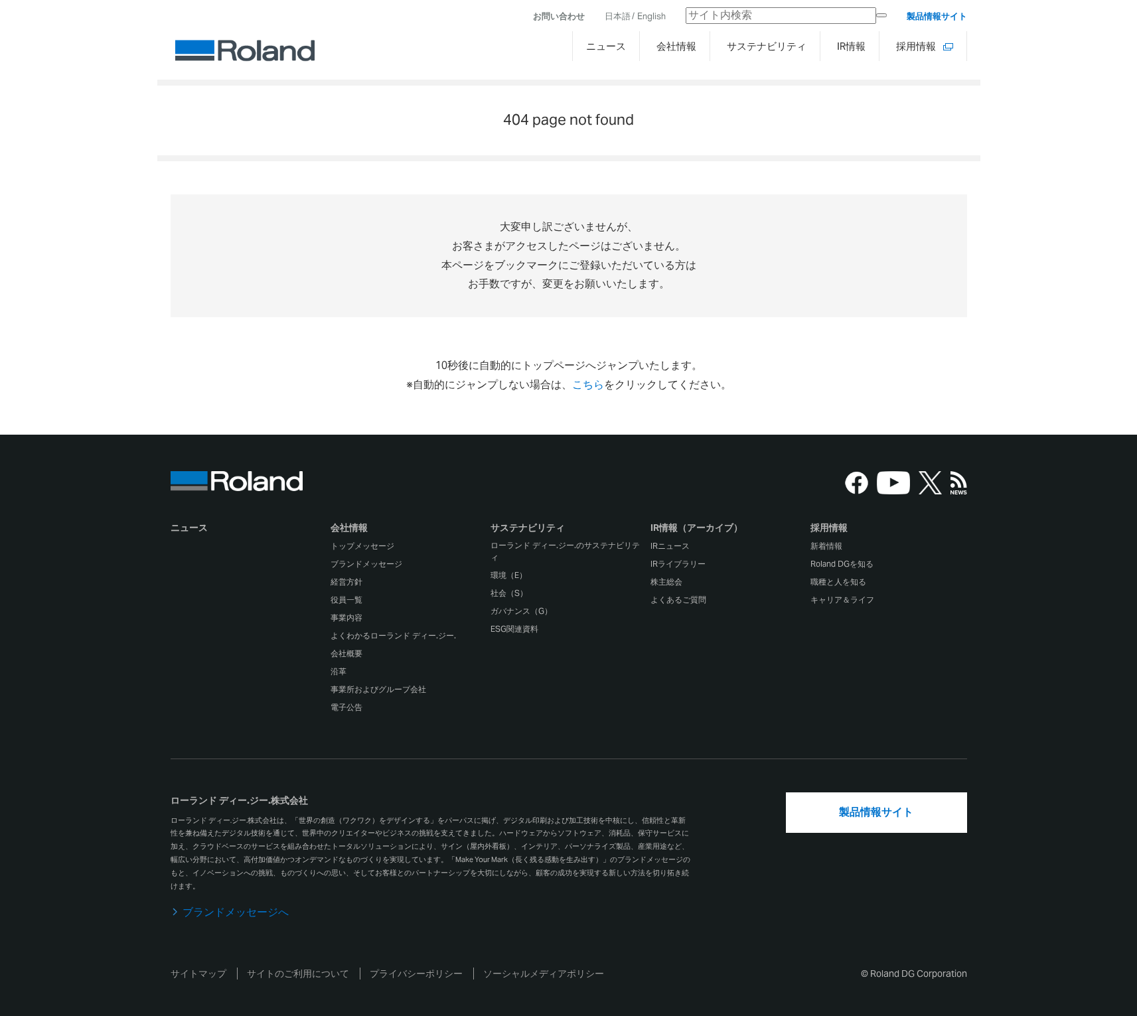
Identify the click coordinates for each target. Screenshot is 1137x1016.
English (651, 16)
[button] (409, 530)
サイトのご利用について (298, 974)
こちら (588, 385)
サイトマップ (198, 974)
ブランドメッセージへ (236, 912)
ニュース (189, 528)
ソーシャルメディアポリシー (543, 974)
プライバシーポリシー (416, 974)
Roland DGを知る (841, 564)
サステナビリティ (528, 528)
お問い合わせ (559, 16)
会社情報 (349, 528)
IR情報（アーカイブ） (696, 528)
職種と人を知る (838, 582)
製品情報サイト (937, 16)
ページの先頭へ (1004, 468)
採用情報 (829, 528)
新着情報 (826, 546)
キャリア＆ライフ (842, 600)
